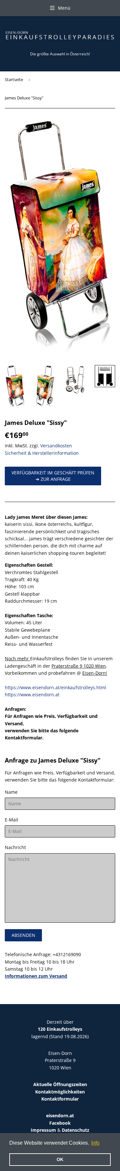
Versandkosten (56, 446)
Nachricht (15, 847)
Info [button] (95, 1143)
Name (11, 792)
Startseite (14, 79)
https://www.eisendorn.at (32, 694)
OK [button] (60, 1159)
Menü (64, 8)
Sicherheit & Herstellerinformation (42, 453)
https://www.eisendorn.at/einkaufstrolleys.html (55, 687)
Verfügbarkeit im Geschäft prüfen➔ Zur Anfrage (53, 476)
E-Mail (11, 820)
